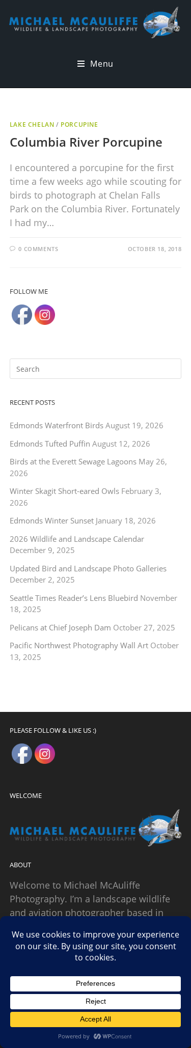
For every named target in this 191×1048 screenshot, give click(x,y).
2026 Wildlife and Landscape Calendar (77, 539)
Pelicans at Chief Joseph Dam (60, 627)
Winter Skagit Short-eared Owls (64, 491)
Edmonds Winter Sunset (52, 520)
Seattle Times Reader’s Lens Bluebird (74, 598)
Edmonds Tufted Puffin (50, 443)
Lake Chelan (32, 124)
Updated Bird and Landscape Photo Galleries (88, 568)
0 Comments (38, 249)
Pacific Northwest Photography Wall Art (79, 645)
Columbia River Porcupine (86, 141)
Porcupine (79, 124)
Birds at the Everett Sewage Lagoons (73, 461)
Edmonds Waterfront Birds (56, 425)
